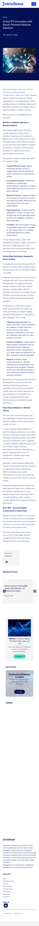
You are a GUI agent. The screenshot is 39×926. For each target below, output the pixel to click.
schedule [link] (15, 524)
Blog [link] (5, 17)
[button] (4, 591)
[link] (13, 3)
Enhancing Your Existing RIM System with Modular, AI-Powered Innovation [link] (16, 588)
